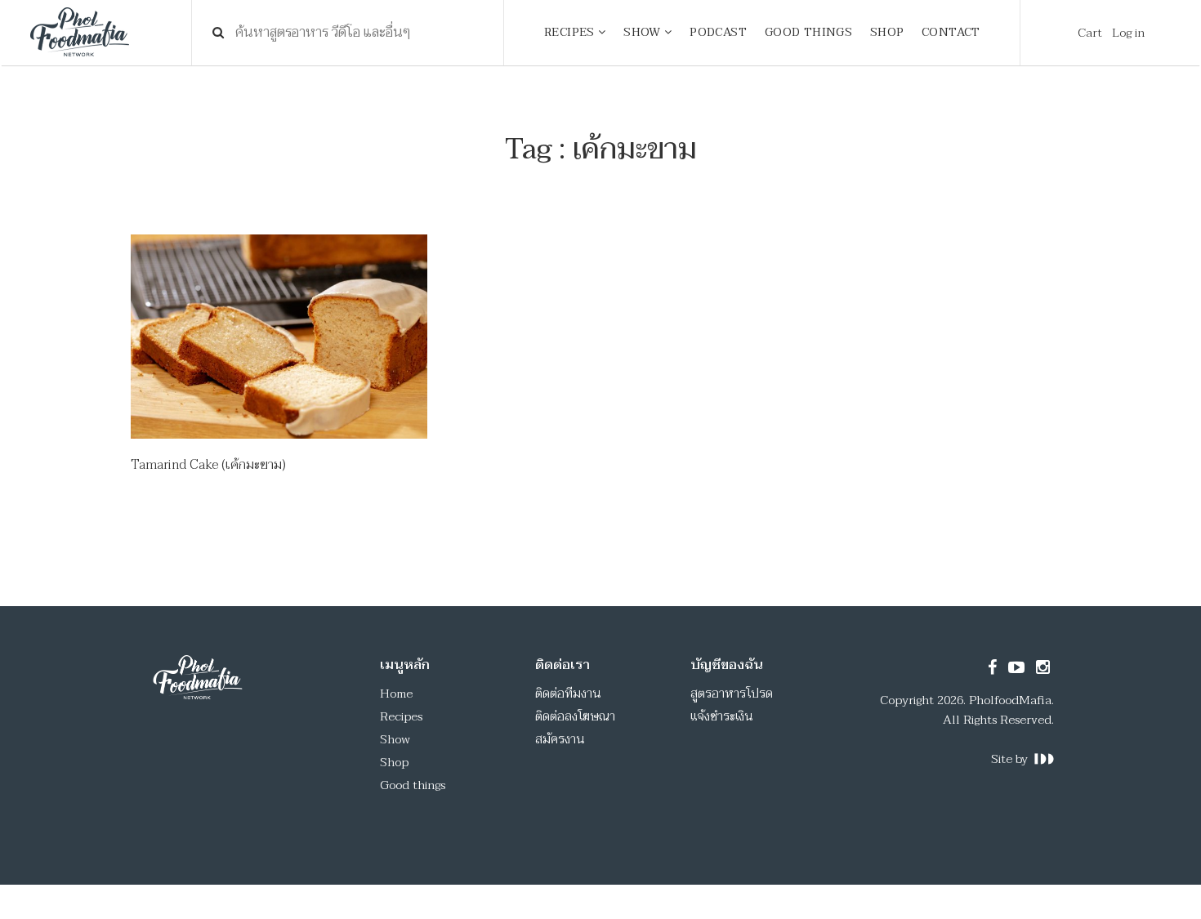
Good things (412, 785)
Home (396, 693)
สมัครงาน (560, 739)
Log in (1128, 32)
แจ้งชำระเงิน (721, 716)
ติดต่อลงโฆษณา (575, 716)
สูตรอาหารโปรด (731, 693)
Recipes (401, 716)
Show (395, 739)
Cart (1090, 32)
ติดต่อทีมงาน (568, 693)
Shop (394, 762)
